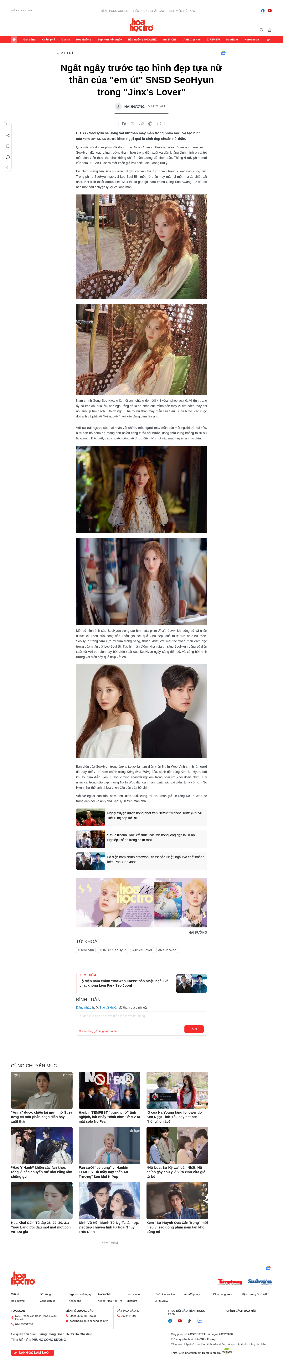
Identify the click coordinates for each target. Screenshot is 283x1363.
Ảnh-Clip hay (192, 39)
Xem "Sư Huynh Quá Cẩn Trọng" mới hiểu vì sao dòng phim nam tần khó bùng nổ (177, 1227)
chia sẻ (124, 124)
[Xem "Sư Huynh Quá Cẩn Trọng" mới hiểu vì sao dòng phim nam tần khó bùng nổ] (177, 1200)
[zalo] (202, 1321)
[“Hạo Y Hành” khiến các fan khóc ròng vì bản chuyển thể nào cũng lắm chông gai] (42, 1145)
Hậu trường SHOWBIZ (142, 39)
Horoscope (251, 39)
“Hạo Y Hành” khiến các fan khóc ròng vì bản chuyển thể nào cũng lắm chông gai (41, 1172)
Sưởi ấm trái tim (165, 1294)
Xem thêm (269, 39)
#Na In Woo (167, 950)
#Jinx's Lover (142, 950)
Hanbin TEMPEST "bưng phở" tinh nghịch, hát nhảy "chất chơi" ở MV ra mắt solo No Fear (109, 1117)
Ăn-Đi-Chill (170, 39)
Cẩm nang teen (222, 1294)
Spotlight (232, 39)
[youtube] (269, 11)
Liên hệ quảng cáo (79, 1310)
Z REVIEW (213, 39)
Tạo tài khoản (109, 1007)
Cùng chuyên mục (34, 1065)
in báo (150, 124)
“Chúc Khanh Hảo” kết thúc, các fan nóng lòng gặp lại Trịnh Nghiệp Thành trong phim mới (151, 837)
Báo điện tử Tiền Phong (142, 25)
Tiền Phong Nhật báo (148, 10)
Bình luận (8, 157)
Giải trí (65, 39)
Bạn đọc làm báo (34, 1352)
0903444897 (128, 1315)
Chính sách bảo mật (241, 1310)
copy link (141, 124)
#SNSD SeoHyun (113, 950)
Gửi (194, 1029)
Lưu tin (8, 146)
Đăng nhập (83, 1007)
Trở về (8, 168)
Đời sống (29, 39)
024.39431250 (24, 1324)
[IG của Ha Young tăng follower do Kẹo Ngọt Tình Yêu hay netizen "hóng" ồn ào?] (177, 1090)
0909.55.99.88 (78, 1315)
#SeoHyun (86, 950)
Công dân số (47, 1300)
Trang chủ (14, 39)
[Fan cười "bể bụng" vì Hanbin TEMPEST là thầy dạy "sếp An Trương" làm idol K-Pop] (109, 1145)
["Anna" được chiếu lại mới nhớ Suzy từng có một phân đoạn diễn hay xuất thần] (42, 1090)
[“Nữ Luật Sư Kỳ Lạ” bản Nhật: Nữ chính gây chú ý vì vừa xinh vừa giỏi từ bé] (177, 1145)
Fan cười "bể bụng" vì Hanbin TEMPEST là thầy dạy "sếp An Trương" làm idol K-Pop (103, 1172)
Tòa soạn (18, 1310)
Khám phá (48, 39)
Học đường (83, 39)
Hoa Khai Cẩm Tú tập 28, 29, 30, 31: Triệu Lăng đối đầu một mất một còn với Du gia (41, 1227)
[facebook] (262, 11)
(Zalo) (92, 1315)
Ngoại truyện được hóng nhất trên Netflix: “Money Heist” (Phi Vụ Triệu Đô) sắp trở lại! (154, 815)
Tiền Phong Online (114, 10)
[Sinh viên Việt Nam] (260, 1282)
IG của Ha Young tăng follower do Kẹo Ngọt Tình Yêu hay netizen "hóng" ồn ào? (174, 1117)
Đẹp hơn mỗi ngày (110, 39)
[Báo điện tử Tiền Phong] (230, 1282)
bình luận (159, 124)
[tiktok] (191, 1321)
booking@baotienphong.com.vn (89, 1320)
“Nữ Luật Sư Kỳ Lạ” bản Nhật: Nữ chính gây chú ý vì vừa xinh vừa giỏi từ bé (176, 1172)
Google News (223, 53)
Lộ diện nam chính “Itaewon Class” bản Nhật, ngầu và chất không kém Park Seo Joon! (155, 859)
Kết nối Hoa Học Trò (110, 1300)
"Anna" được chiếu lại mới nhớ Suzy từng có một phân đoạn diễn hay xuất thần (41, 1117)
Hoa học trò (23, 1278)
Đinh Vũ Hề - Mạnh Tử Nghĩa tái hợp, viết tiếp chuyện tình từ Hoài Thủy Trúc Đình (109, 1227)
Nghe (8, 125)
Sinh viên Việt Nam (182, 10)
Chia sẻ (8, 135)
